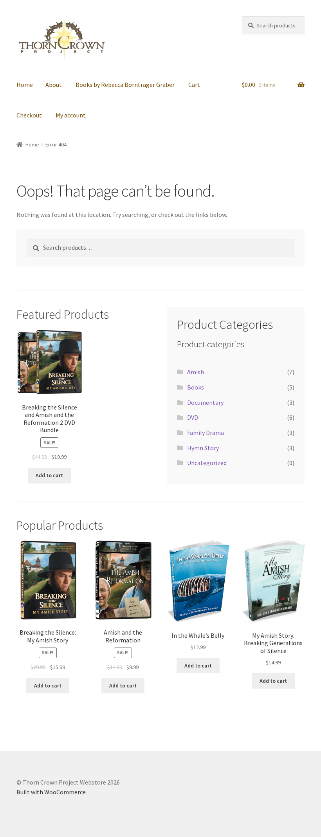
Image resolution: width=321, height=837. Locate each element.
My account (71, 115)
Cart (194, 84)
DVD (192, 417)
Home (24, 84)
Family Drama (205, 433)
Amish (195, 372)
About (53, 84)
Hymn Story (203, 448)
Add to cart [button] (49, 475)
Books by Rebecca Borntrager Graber (125, 84)
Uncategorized (207, 463)
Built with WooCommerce (51, 792)
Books (195, 387)
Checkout (29, 115)
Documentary (205, 402)
